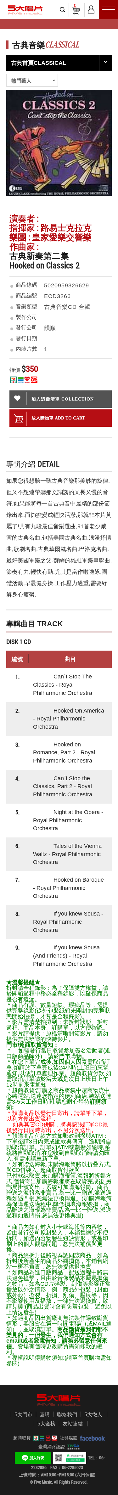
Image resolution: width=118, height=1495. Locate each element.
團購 (45, 1414)
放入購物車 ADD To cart (58, 417)
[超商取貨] (44, 1438)
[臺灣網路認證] (72, 1446)
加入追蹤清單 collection (62, 398)
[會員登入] (91, 8)
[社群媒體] (91, 1438)
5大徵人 (93, 1414)
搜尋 (62, 9)
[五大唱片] (59, 1400)
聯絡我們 (67, 1414)
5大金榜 (46, 1423)
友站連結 (73, 1423)
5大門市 (23, 1414)
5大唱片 (25, 10)
